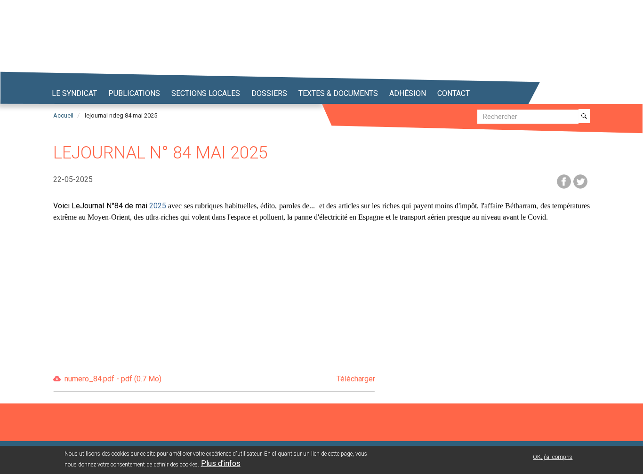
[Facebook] (564, 180)
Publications (134, 93)
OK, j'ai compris (552, 457)
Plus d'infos (221, 463)
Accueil (63, 115)
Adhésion (407, 93)
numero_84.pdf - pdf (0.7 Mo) (219, 378)
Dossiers (269, 93)
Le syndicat (74, 93)
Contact (453, 93)
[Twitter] (580, 180)
